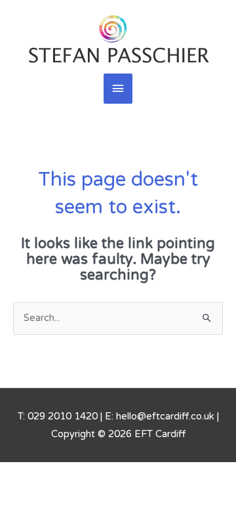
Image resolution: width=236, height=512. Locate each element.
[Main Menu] (118, 89)
